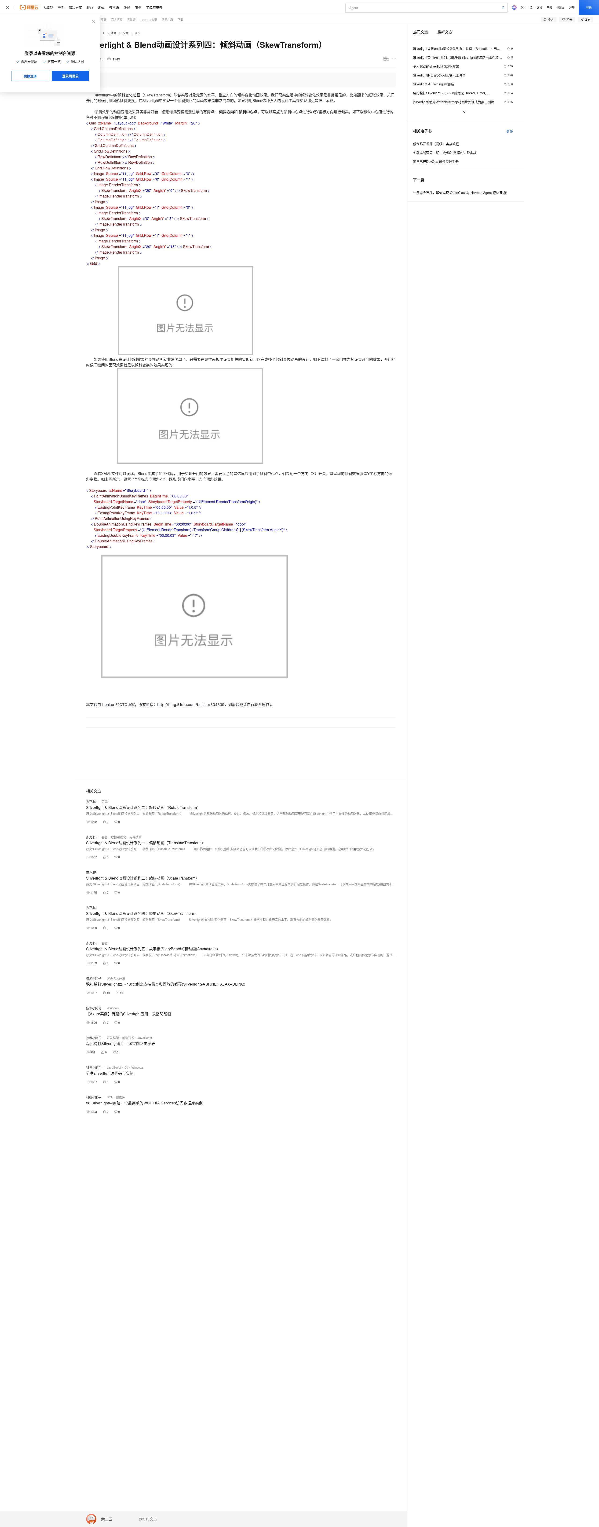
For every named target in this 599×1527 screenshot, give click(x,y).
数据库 (120, 1097)
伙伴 (127, 7)
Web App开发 (116, 978)
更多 (509, 131)
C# (126, 1067)
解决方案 (75, 7)
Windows (113, 1008)
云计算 (112, 33)
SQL (110, 1097)
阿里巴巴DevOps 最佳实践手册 (436, 161)
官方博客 (116, 20)
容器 (105, 801)
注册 (572, 7)
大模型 (48, 7)
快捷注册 (30, 76)
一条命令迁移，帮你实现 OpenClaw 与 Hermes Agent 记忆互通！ (461, 192)
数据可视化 (118, 837)
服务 (138, 7)
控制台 (560, 7)
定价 (101, 7)
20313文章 (148, 1519)
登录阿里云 (70, 75)
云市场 (114, 7)
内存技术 (135, 837)
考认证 (131, 20)
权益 (90, 7)
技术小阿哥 (93, 1008)
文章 (125, 33)
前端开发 (128, 1037)
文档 (539, 7)
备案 (549, 7)
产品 (61, 7)
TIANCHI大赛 (148, 20)
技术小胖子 (93, 978)
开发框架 (113, 1037)
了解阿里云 (154, 7)
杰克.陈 (91, 801)
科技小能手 (93, 1067)
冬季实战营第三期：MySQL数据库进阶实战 (444, 152)
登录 (589, 7)
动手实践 (100, 20)
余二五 (106, 1519)
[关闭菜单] (7, 7)
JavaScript (145, 1037)
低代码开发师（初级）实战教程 (436, 143)
